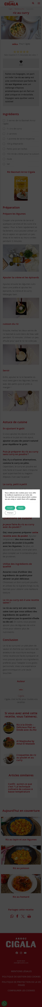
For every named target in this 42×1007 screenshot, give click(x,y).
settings (33, 499)
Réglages (10, 513)
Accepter (10, 508)
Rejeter (20, 508)
